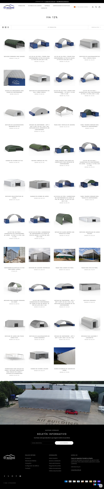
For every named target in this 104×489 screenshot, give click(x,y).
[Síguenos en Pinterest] (16, 476)
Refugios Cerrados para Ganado (14, 56)
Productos (21, 5)
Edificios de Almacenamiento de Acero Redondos (39, 336)
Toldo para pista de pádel (89, 267)
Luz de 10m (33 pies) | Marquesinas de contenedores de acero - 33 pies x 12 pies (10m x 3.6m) (14, 234)
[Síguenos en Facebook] (4, 476)
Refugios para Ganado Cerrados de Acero (14, 301)
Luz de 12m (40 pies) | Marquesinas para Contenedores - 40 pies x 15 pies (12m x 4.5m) (89, 92)
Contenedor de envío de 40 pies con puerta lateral (14, 268)
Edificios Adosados (90, 300)
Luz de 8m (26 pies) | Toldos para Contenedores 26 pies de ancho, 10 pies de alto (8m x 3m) (64, 58)
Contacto (44, 8)
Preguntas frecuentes (55, 466)
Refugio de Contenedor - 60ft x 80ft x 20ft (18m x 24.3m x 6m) (65, 336)
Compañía (28, 463)
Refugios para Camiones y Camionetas (89, 336)
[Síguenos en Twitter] (8, 476)
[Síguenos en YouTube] (20, 476)
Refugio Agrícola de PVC (39, 160)
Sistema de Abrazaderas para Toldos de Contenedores (14, 91)
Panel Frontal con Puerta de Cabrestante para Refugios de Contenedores (64, 162)
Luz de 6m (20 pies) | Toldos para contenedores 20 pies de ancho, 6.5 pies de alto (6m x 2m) (39, 58)
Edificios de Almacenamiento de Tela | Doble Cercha (39, 91)
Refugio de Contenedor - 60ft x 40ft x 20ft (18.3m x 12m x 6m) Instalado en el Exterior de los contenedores (64, 303)
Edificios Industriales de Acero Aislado (90, 232)
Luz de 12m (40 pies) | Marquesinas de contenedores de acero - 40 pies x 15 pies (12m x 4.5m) (89, 163)
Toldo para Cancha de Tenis (64, 267)
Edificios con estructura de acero (14, 197)
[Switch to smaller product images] (5, 27)
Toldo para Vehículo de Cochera (64, 125)
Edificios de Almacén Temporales (39, 267)
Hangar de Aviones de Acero (39, 196)
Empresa (47, 5)
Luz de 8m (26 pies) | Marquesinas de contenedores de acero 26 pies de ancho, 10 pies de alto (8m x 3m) (64, 199)
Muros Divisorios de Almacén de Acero (64, 369)
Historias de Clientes (35, 5)
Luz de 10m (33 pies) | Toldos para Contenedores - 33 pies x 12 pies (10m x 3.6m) (64, 92)
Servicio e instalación (55, 461)
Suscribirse (64, 443)
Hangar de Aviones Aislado (39, 368)
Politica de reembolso (55, 468)
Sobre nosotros (53, 458)
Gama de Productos (54, 463)
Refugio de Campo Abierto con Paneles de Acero (64, 232)
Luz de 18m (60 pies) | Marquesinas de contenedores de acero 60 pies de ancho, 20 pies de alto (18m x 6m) (39, 303)
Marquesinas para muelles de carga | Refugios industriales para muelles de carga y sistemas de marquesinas (14, 371)
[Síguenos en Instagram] (12, 476)
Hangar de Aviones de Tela (14, 160)
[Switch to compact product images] (8, 27)
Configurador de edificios (32, 466)
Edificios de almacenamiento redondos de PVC (14, 125)
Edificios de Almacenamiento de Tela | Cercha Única (89, 57)
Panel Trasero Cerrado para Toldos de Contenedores (90, 125)
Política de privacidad (55, 471)
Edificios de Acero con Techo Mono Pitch (14, 336)
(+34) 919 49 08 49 (76, 470)
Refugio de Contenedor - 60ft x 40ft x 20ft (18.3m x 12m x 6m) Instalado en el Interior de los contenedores (39, 127)
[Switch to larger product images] (3, 27)
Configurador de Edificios (61, 5)
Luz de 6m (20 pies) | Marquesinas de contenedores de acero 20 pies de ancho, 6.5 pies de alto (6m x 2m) (39, 234)
